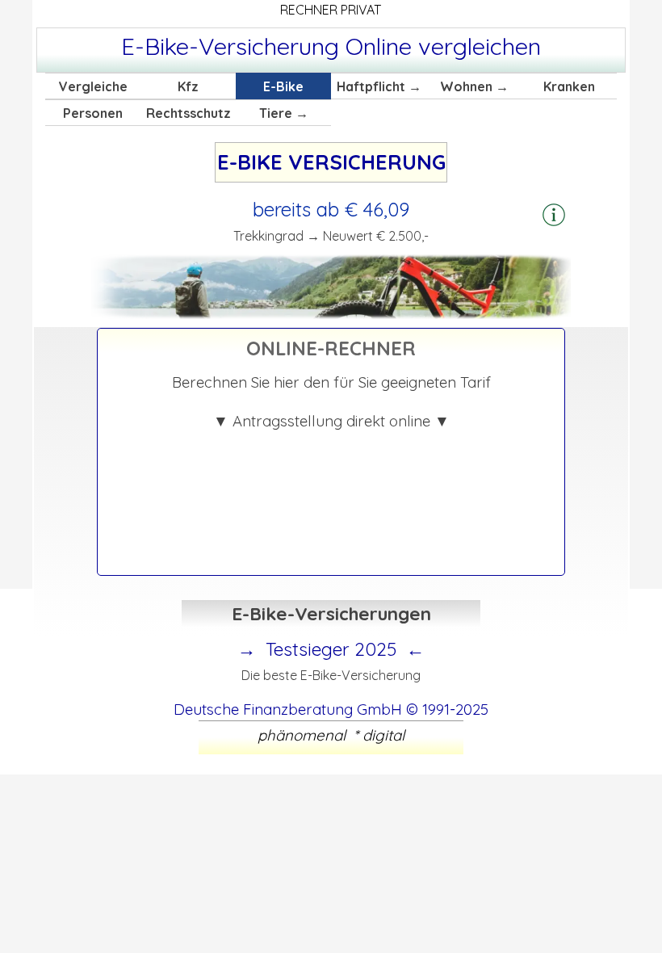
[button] (554, 216)
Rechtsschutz (188, 113)
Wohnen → (474, 86)
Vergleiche (93, 86)
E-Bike (283, 86)
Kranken (569, 86)
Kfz (188, 86)
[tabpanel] (330, 46)
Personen (93, 113)
